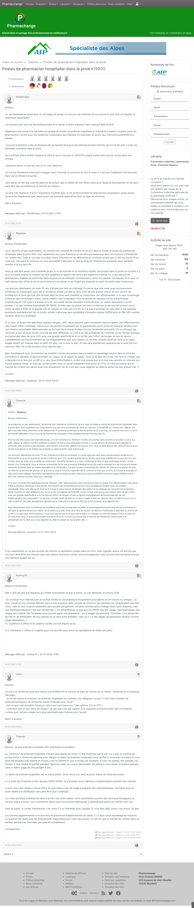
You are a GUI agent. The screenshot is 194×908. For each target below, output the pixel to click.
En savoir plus (160, 220)
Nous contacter (116, 4)
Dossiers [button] (40, 4)
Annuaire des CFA (114, 883)
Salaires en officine (75, 873)
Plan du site (111, 873)
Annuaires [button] (78, 4)
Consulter (169, 142)
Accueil (30, 873)
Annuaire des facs (114, 886)
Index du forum (12, 62)
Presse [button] (52, 4)
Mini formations (73, 886)
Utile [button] (129, 4)
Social (68, 880)
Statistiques (174, 279)
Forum (29, 876)
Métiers (69, 883)
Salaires (33, 62)
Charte (83, 892)
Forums (30, 4)
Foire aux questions (115, 880)
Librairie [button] (64, 4)
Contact (94, 892)
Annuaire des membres (117, 876)
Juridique (70, 876)
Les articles (32, 886)
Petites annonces (96, 4)
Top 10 (162, 279)
